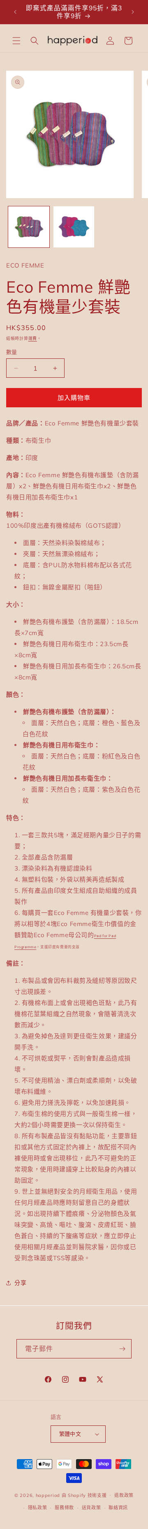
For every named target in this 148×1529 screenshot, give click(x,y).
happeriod (48, 1495)
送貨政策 (91, 1508)
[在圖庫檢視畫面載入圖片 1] (28, 226)
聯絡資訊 (118, 1508)
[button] (16, 41)
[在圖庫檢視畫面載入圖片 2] (74, 226)
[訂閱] (122, 1348)
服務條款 (64, 1508)
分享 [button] (20, 1282)
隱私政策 (37, 1508)
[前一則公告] (15, 12)
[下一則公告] (133, 12)
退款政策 (124, 1495)
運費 (32, 338)
